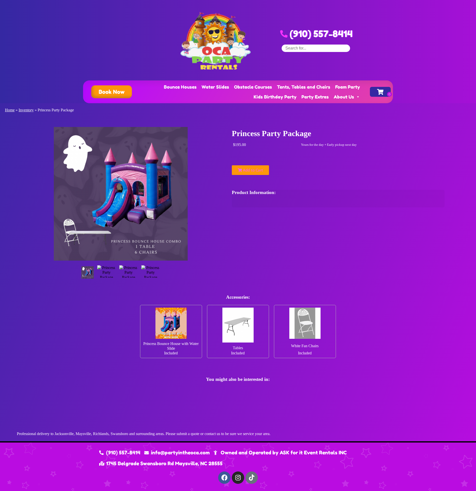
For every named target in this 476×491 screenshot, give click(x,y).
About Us (344, 96)
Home (10, 110)
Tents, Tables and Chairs (303, 87)
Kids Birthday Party (275, 96)
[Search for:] (316, 48)
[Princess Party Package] (87, 272)
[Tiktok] (251, 477)
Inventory (26, 110)
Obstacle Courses (253, 87)
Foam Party (347, 87)
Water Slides (215, 87)
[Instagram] (238, 477)
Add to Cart (252, 170)
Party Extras (315, 96)
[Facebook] (224, 477)
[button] (111, 91)
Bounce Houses (180, 87)
